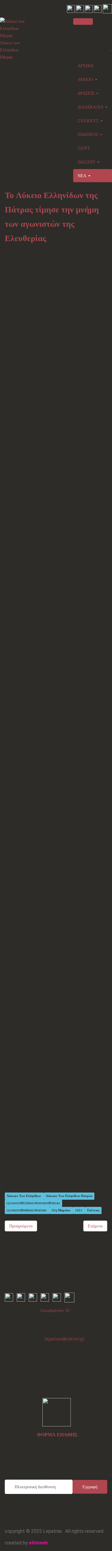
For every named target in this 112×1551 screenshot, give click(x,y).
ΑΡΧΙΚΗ (85, 65)
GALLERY (87, 161)
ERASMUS (88, 134)
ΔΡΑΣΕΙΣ (87, 93)
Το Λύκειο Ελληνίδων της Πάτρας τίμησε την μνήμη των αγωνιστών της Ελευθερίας (52, 217)
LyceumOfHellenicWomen (27, 1210)
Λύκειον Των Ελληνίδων (24, 1196)
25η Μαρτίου (61, 1210)
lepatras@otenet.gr (65, 1338)
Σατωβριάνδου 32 (55, 1310)
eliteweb (38, 1543)
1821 (79, 1210)
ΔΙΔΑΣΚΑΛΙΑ (91, 107)
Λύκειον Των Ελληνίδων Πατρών (69, 1196)
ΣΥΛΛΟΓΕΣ (89, 120)
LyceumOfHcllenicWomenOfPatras (33, 1203)
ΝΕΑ (83, 175)
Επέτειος (93, 1210)
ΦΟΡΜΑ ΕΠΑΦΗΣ (57, 1434)
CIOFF (84, 148)
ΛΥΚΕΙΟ (86, 79)
